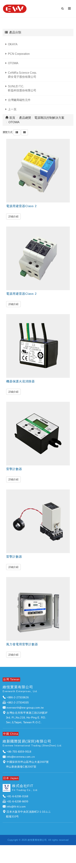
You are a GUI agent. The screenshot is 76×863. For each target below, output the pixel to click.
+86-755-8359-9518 (19, 751)
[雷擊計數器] (38, 433)
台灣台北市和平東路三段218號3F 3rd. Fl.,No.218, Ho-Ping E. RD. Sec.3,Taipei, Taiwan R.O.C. (25, 717)
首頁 (11, 117)
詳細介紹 (13, 216)
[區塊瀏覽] (24, 132)
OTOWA (13, 63)
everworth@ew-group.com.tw (25, 707)
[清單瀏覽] (16, 132)
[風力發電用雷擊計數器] (38, 609)
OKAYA (12, 44)
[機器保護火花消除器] (38, 346)
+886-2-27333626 (18, 697)
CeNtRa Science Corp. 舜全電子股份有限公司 (22, 74)
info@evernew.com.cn (21, 756)
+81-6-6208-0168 (17, 796)
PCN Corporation (19, 53)
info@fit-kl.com (16, 806)
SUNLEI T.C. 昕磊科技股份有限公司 (22, 88)
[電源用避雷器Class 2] (38, 170)
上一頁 (12, 109)
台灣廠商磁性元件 (19, 99)
